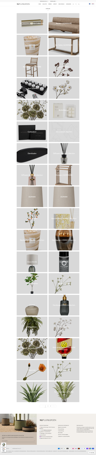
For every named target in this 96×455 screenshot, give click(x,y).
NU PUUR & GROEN (7, 451)
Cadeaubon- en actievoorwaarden (64, 436)
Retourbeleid (60, 432)
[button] (45, 4)
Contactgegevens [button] (44, 425)
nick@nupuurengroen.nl (47, 430)
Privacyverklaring (61, 429)
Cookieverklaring (61, 430)
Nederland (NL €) (43, 1)
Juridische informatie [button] (63, 425)
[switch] (4, 450)
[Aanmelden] (34, 441)
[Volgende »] (54, 406)
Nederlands (53, 1)
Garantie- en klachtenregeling (63, 434)
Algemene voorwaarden (62, 427)
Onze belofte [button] (80, 425)
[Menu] (5, 443)
